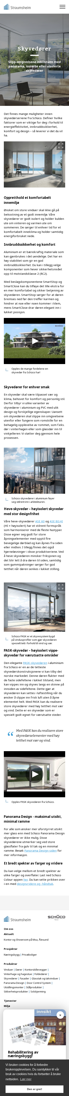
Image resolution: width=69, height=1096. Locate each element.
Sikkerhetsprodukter (16, 991)
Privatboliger (29, 954)
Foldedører (40, 974)
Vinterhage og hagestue (18, 974)
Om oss (8, 929)
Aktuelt (9, 934)
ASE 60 (40, 521)
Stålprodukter (34, 987)
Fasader (24, 978)
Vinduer (8, 969)
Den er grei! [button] (34, 1089)
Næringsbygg (12, 954)
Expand (61, 145)
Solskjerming (38, 991)
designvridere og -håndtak (35, 884)
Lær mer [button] (25, 1079)
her (25, 879)
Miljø (7, 1006)
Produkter (10, 964)
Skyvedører (10, 978)
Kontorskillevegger (36, 969)
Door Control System (39, 983)
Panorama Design (14, 983)
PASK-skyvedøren (35, 663)
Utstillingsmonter (14, 987)
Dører (19, 969)
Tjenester (10, 1000)
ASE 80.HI (56, 521)
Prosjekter (10, 949)
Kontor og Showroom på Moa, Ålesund (26, 939)
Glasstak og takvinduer (45, 978)
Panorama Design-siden (40, 850)
